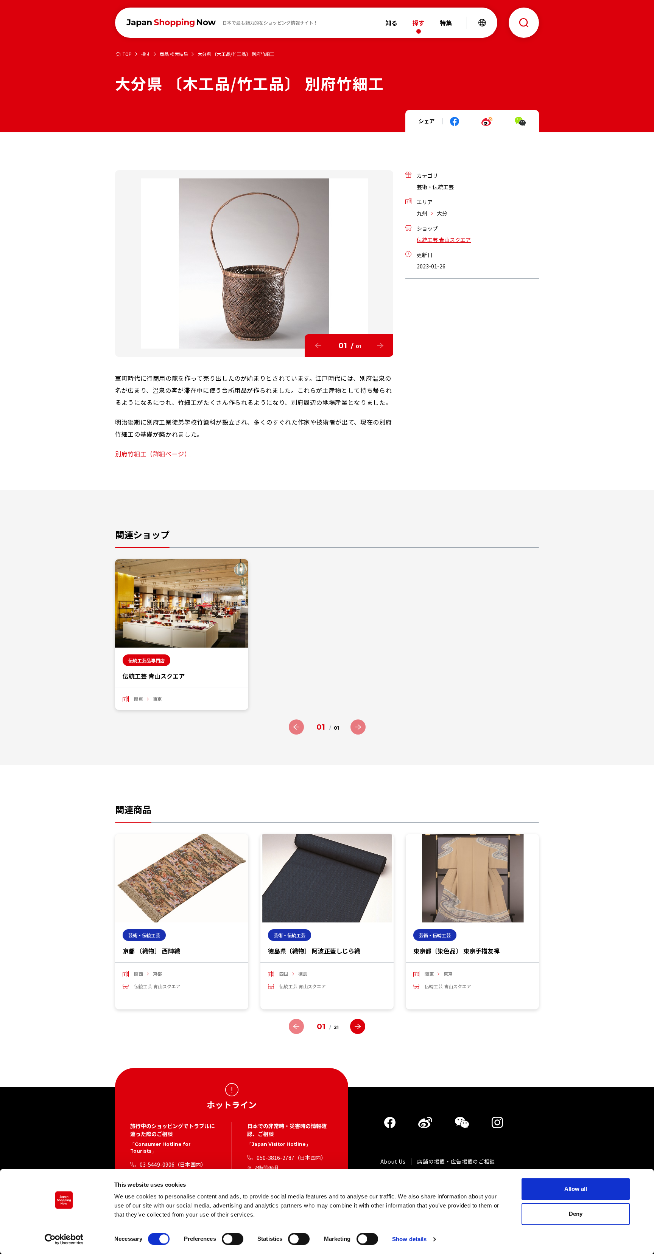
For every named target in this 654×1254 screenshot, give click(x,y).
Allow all (575, 1189)
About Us (393, 1161)
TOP (127, 54)
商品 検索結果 (174, 54)
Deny (575, 1214)
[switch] (232, 1239)
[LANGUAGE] (482, 22)
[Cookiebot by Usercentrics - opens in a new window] (64, 1239)
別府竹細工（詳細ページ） (153, 453)
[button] (318, 345)
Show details (409, 1239)
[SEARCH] (524, 23)
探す (145, 54)
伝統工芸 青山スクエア (444, 239)
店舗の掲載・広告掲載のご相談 (456, 1161)
